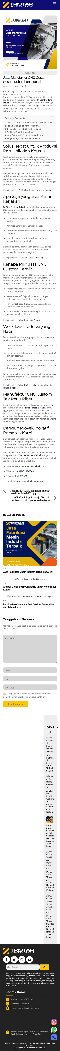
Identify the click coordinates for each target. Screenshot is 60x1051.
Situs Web (9, 688)
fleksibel (24, 209)
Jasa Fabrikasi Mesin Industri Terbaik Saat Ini (28, 572)
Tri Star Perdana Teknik (14, 207)
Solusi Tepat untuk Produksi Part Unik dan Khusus (30, 122)
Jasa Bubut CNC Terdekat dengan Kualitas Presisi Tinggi (30, 492)
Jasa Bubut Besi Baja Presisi (26, 319)
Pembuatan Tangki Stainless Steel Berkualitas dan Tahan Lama (50, 926)
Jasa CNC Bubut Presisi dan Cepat (29, 257)
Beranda (7, 91)
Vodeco (41, 1047)
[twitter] (14, 959)
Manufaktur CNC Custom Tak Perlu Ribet (26, 135)
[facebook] (6, 959)
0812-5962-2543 (25, 471)
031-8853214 (21, 476)
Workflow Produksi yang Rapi (20, 132)
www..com (30, 466)
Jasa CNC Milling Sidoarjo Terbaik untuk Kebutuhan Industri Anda (29, 498)
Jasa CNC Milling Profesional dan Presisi (32, 190)
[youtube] (29, 959)
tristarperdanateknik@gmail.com (28, 480)
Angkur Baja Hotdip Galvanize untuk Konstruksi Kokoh (50, 801)
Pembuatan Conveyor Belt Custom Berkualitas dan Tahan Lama (50, 835)
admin (6, 86)
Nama (8, 671)
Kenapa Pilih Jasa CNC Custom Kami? (24, 129)
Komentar (10, 638)
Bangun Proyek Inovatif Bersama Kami (24, 138)
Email (8, 679)
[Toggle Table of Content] (50, 118)
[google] (21, 959)
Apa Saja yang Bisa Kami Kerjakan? (23, 126)
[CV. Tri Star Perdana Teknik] (18, 6)
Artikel (15, 86)
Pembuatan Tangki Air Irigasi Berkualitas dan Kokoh (50, 881)
